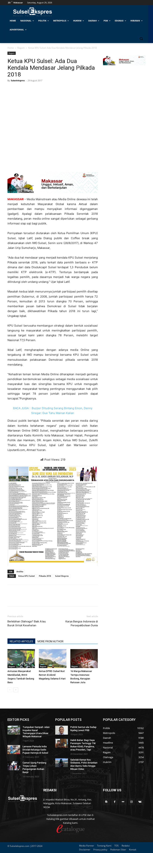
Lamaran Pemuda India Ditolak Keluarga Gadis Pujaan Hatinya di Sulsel (35, 749)
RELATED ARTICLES (21, 641)
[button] (141, 38)
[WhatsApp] (28, 89)
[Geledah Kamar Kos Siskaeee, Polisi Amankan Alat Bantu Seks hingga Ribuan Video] (61, 762)
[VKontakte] (140, 802)
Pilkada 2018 (45, 576)
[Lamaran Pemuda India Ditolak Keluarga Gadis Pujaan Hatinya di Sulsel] (13, 749)
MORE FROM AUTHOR (50, 641)
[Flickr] (123, 802)
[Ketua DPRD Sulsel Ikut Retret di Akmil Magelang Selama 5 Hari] (52, 658)
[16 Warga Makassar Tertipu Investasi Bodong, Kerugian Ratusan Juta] (84, 658)
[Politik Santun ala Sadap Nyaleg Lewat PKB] (61, 730)
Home (10, 47)
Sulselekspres (18, 80)
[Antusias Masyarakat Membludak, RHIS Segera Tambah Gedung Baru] (21, 658)
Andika (19, 571)
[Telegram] (37, 89)
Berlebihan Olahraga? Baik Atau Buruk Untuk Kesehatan (26, 623)
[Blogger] (106, 802)
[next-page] (15, 689)
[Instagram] (131, 802)
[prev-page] (9, 689)
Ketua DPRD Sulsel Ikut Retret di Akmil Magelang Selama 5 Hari (52, 675)
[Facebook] (11, 89)
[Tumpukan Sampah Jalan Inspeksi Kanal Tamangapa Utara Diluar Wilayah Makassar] (13, 730)
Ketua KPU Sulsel (26, 576)
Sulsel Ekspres (62, 576)
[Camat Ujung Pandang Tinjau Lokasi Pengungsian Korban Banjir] (13, 765)
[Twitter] (20, 89)
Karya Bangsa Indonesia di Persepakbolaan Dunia (81, 623)
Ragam (21, 47)
